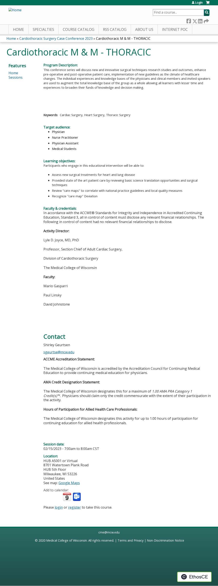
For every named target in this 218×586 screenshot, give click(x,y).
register (74, 507)
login (59, 507)
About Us (144, 29)
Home (18, 29)
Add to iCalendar (67, 496)
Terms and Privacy (130, 540)
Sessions (16, 77)
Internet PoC (175, 29)
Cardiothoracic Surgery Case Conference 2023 (56, 38)
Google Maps (69, 483)
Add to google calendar (47, 497)
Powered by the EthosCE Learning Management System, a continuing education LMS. (194, 577)
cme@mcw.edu (109, 532)
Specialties (43, 29)
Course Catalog (78, 29)
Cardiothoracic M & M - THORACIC (123, 38)
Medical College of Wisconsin (66, 540)
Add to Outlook (77, 497)
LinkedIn (200, 20)
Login (199, 2)
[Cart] (207, 4)
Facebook (188, 20)
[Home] (15, 10)
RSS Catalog (114, 29)
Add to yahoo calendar (57, 497)
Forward (206, 20)
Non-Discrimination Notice (165, 540)
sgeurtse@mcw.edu (58, 352)
